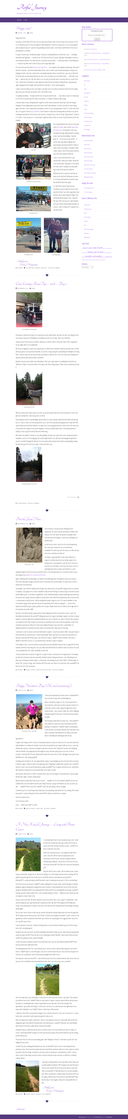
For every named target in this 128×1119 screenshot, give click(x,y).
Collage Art (86, 101)
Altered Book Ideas (88, 153)
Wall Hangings (87, 129)
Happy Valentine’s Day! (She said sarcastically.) (44, 685)
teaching (38, 1094)
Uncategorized (87, 125)
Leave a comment (55, 268)
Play (85, 225)
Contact (25, 20)
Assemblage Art (87, 93)
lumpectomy (39, 669)
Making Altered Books (88, 177)
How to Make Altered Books (90, 173)
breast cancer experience (40, 67)
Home (85, 213)
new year (31, 268)
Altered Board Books (88, 140)
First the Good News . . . (30, 519)
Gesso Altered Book (88, 169)
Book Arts (86, 97)
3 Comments (47, 1094)
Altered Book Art (87, 149)
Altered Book (87, 144)
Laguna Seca (103, 257)
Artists (85, 89)
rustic (99, 259)
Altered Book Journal (88, 157)
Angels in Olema (101, 70)
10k (27, 268)
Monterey (86, 259)
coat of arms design (105, 248)
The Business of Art (88, 121)
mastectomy (47, 669)
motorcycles (89, 259)
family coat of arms (95, 252)
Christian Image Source (89, 188)
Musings (20, 268)
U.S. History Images (88, 192)
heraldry (98, 256)
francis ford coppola (106, 252)
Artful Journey (31, 7)
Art (84, 85)
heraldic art (90, 256)
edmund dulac (85, 252)
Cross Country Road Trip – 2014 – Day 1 (41, 283)
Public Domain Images (89, 113)
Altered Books (22, 503)
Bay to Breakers (34, 111)
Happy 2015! (23, 28)
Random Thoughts (88, 117)
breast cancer (30, 669)
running (37, 268)
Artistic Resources (88, 209)
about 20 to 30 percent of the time (36, 575)
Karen (31, 33)
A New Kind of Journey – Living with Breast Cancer (99, 59)
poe (94, 259)
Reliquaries (86, 233)
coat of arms (98, 247)
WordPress (109, 1117)
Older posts (21, 1109)
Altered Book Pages (88, 161)
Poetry (85, 109)
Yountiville (43, 268)
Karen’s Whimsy (87, 217)
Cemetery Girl (94, 49)
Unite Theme (98, 1117)
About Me (19, 20)
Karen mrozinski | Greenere (90, 70)
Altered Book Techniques (89, 165)
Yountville (60, 127)
